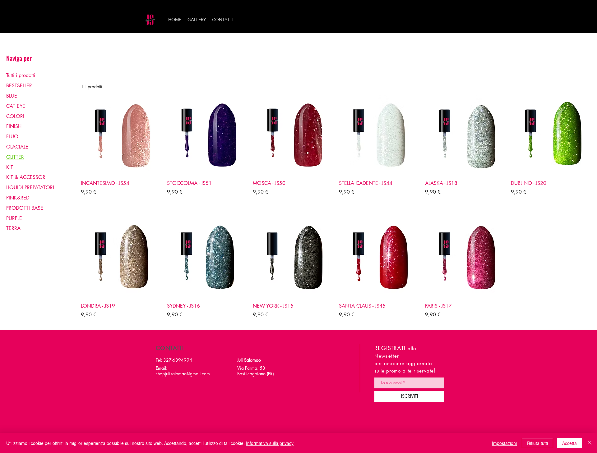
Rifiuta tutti (537, 443)
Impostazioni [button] (504, 443)
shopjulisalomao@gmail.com (183, 374)
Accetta (569, 443)
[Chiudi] (589, 443)
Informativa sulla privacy (270, 443)
